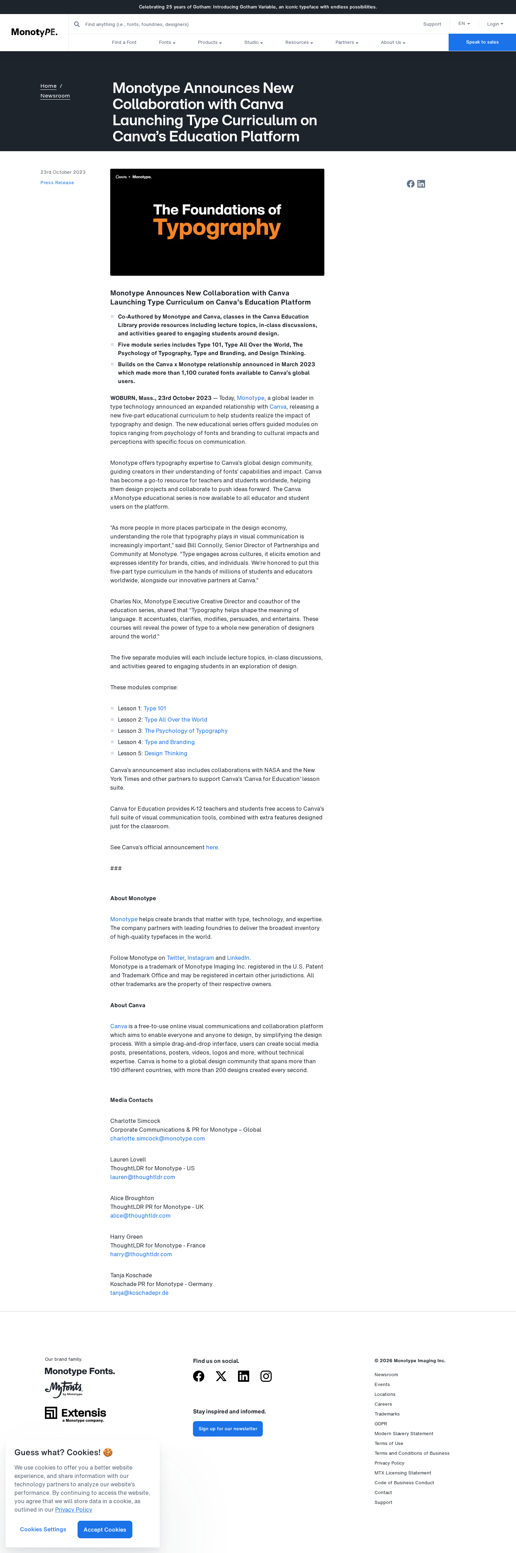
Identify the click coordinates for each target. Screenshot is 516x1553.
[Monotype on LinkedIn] (243, 1377)
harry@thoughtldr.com (141, 1254)
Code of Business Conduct (404, 1482)
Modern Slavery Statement (404, 1433)
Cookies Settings (43, 1529)
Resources (297, 42)
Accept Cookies (105, 1529)
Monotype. (34, 32)
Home (48, 85)
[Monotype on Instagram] (266, 1377)
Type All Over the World (176, 719)
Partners (345, 42)
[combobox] (140, 24)
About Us (391, 42)
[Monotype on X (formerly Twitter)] (221, 1377)
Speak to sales (482, 42)
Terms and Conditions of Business (412, 1453)
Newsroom (55, 95)
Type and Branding (170, 742)
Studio (251, 42)
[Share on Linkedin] (421, 184)
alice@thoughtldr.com (140, 1215)
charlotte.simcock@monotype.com (157, 1138)
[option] (464, 23)
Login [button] (493, 24)
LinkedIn (238, 957)
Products (208, 42)
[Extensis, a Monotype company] (75, 1417)
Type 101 (155, 708)
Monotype (250, 398)
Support (432, 24)
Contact (383, 1492)
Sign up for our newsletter (228, 1428)
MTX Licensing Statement (403, 1473)
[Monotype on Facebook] (198, 1377)
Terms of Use (389, 1443)
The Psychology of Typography (186, 731)
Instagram (200, 957)
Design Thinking (166, 753)
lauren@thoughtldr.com (142, 1177)
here (212, 847)
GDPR (381, 1423)
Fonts (165, 42)
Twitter (175, 957)
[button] (464, 23)
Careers (383, 1404)
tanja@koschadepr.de (139, 1292)
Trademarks (387, 1414)
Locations (385, 1394)
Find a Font (124, 42)
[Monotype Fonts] (75, 1374)
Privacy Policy (389, 1463)
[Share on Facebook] (411, 184)
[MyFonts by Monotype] (75, 1392)
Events (382, 1384)
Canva (278, 406)
